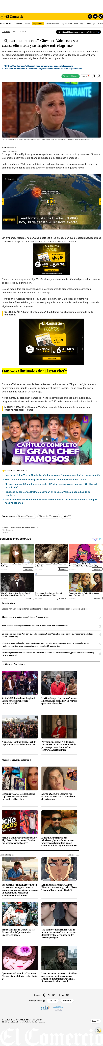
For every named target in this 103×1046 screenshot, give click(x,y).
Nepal (82, 24)
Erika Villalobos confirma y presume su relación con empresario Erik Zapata (46, 479)
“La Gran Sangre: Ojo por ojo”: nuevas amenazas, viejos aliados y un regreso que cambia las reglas (59, 701)
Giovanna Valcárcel (26, 516)
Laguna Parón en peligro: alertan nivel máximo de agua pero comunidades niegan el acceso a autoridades (46, 609)
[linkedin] (62, 995)
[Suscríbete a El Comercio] (95, 16)
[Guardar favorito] (94, 76)
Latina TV (67, 516)
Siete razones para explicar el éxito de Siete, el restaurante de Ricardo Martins (35, 625)
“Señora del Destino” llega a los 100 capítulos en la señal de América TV (19, 743)
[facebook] (44, 995)
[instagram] (53, 995)
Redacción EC (11, 147)
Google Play (67, 1000)
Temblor (27, 24)
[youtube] (58, 995)
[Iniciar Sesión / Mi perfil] (100, 16)
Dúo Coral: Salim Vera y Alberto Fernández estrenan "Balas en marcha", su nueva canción (52, 475)
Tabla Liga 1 (91, 24)
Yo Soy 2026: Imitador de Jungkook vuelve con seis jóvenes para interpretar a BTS (18, 701)
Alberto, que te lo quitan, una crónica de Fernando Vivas (25, 617)
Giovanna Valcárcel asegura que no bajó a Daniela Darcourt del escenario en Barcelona (18, 796)
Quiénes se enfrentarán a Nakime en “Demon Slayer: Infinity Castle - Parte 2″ (19, 976)
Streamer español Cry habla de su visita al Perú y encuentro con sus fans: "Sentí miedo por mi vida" (51, 486)
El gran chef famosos (48, 516)
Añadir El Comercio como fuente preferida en (78, 32)
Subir (94, 1021)
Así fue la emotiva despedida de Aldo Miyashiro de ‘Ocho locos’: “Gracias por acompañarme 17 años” (19, 840)
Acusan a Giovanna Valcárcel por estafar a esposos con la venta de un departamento (58, 796)
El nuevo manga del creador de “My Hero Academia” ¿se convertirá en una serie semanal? (19, 932)
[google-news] (67, 995)
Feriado (19, 24)
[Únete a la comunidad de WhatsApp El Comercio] (70, 76)
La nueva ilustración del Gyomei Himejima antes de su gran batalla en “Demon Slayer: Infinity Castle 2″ (59, 887)
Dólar (76, 24)
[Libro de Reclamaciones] (58, 1008)
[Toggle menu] (2, 16)
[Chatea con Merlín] (90, 16)
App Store (52, 1000)
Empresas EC (38, 24)
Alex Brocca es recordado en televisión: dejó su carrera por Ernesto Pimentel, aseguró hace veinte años (51, 501)
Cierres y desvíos (52, 24)
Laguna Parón (66, 24)
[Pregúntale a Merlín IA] (98, 1030)
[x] (49, 995)
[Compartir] (99, 76)
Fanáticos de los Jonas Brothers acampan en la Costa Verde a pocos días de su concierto (47, 493)
